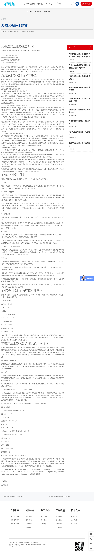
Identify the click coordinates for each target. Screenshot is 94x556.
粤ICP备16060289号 (14, 546)
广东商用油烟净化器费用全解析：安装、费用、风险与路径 (79, 55)
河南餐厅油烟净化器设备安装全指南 (79, 111)
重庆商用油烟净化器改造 (62, 496)
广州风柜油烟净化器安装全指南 (79, 133)
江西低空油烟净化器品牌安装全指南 (79, 77)
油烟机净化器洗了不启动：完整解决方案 (79, 99)
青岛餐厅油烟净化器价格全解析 (79, 122)
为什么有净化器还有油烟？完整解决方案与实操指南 (79, 66)
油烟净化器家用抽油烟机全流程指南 (79, 88)
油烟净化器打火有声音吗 (15, 496)
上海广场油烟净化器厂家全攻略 (79, 144)
